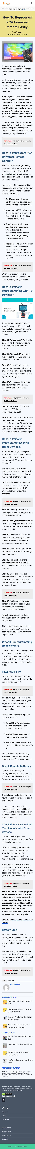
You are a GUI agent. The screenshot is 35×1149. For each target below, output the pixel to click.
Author (4, 980)
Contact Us (5, 1119)
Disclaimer (5, 1139)
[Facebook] (3, 1100)
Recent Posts (11, 980)
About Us (5, 1112)
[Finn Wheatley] (6, 987)
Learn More (23, 9)
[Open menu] (31, 3)
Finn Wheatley (17, 32)
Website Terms (6, 1131)
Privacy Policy (6, 1135)
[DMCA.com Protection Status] (17, 1094)
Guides (4, 1116)
